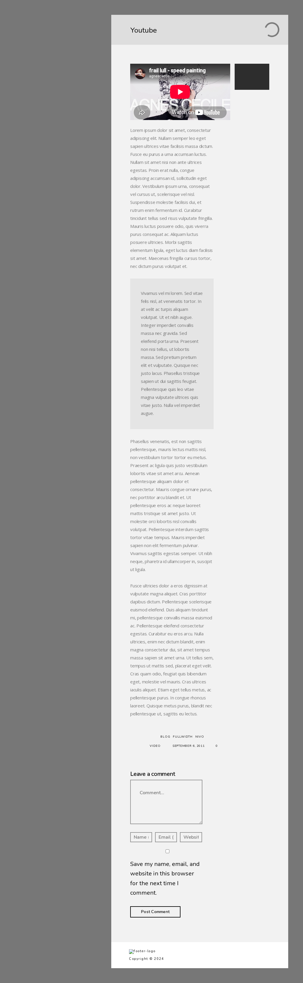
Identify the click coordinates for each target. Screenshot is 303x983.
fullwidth (183, 737)
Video (155, 746)
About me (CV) (40, 55)
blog (165, 737)
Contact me (36, 66)
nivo (199, 737)
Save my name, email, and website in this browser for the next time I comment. (165, 878)
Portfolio (34, 45)
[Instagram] (64, 95)
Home (31, 35)
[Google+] (55, 95)
